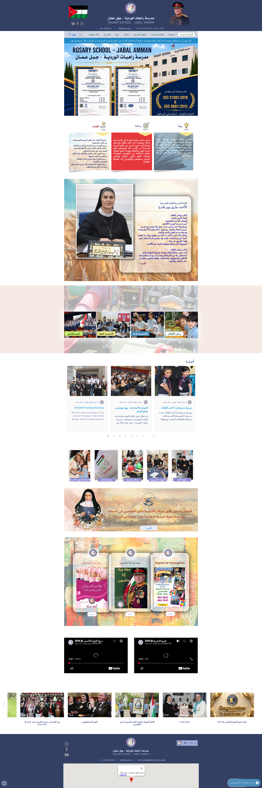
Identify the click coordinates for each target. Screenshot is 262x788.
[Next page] (113, 436)
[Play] (185, 743)
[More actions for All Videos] (250, 688)
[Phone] (96, 28)
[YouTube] (73, 24)
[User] (69, 34)
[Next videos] (4, 704)
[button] (79, 480)
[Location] (133, 28)
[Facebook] (77, 24)
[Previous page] (148, 436)
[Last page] (108, 436)
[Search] (80, 35)
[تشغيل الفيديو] (232, 705)
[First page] (154, 436)
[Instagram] (82, 24)
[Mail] (115, 28)
